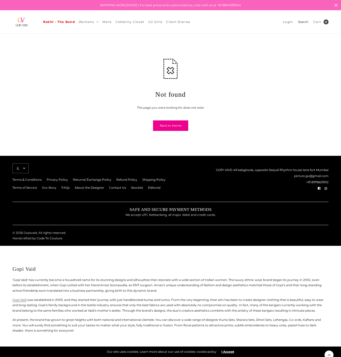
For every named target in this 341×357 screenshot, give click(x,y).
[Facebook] (319, 188)
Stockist (137, 187)
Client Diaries (178, 22)
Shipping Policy (154, 179)
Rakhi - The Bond (59, 22)
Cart (317, 22)
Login (288, 22)
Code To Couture (49, 238)
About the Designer (89, 187)
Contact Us (117, 187)
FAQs (65, 187)
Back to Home (170, 125)
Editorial (154, 187)
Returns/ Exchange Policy (92, 179)
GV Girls (155, 22)
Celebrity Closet (130, 22)
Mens (107, 22)
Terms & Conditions (27, 179)
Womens (86, 22)
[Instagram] (325, 188)
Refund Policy (126, 179)
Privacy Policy (57, 179)
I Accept (227, 351)
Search (303, 22)
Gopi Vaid (19, 300)
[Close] (336, 5)
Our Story (49, 187)
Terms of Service (24, 187)
